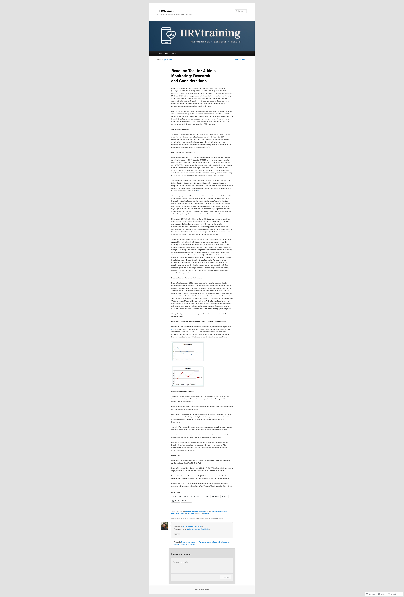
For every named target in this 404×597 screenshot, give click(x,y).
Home (159, 53)
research (183, 513)
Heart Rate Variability (191, 511)
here (198, 191)
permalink (206, 513)
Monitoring (202, 511)
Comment (225, 577)
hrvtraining (191, 513)
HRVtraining (166, 11)
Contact (174, 53)
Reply (177, 534)
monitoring (215, 511)
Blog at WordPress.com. (202, 590)
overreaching (223, 511)
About (166, 53)
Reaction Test (175, 513)
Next (244, 60)
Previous (237, 60)
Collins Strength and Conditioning (198, 529)
